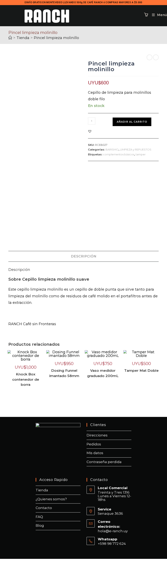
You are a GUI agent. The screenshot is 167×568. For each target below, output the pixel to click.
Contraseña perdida (104, 462)
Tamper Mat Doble (141, 370)
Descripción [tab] (83, 256)
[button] (90, 131)
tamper (141, 154)
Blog (40, 525)
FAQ (39, 517)
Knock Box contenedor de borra (25, 379)
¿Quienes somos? (51, 499)
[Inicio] (10, 38)
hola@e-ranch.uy (113, 531)
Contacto (44, 508)
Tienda (42, 490)
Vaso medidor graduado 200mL (103, 373)
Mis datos (95, 453)
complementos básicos (118, 154)
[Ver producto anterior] (149, 57)
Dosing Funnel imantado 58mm (64, 373)
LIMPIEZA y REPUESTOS (135, 149)
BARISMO (112, 149)
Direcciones (97, 435)
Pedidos (94, 444)
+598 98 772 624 (112, 544)
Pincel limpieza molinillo (56, 38)
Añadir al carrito (132, 121)
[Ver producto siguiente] (156, 57)
